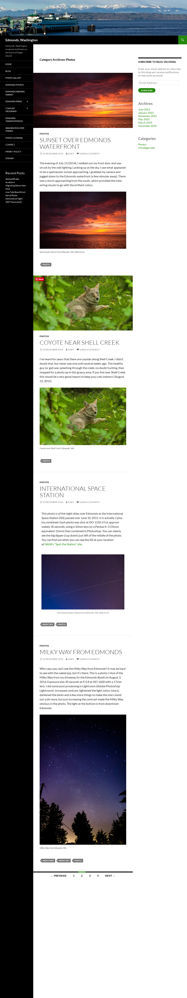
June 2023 (144, 109)
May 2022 (144, 119)
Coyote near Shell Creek (79, 342)
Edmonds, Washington (21, 40)
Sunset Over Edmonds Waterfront (75, 143)
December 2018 (147, 125)
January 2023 (146, 112)
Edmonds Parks (13, 101)
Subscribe (147, 90)
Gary (71, 153)
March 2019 (145, 122)
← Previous (58, 875)
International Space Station (73, 492)
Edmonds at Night (13, 198)
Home (8, 64)
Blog (8, 71)
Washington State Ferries (14, 129)
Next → (110, 875)
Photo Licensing (14, 138)
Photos (44, 133)
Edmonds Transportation (14, 119)
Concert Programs (11, 110)
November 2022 (147, 116)
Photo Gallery (13, 78)
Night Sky (48, 624)
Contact (10, 144)
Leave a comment (90, 153)
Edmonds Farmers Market (15, 93)
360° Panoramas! (13, 202)
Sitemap (9, 158)
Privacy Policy (13, 151)
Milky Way (48, 860)
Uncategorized (146, 147)
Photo (46, 264)
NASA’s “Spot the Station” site (63, 544)
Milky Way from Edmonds (81, 652)
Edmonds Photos (14, 85)
